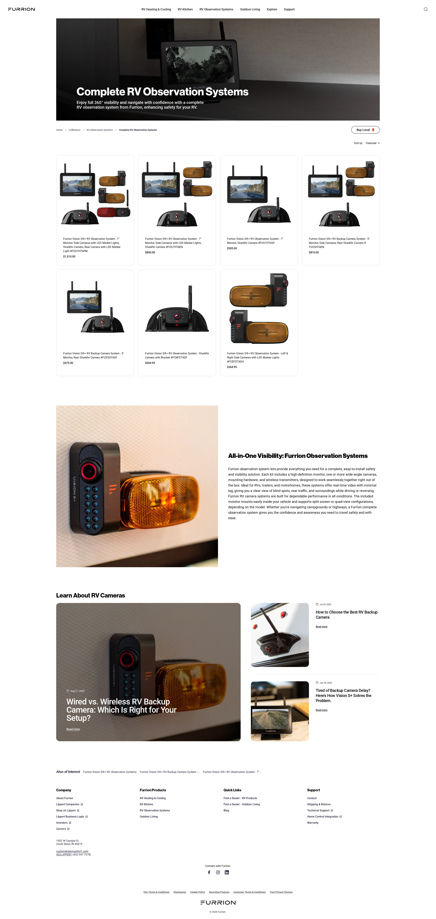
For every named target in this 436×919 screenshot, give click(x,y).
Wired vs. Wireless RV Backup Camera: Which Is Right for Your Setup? (121, 710)
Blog (226, 810)
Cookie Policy (197, 892)
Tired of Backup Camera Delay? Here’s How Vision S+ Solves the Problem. (343, 695)
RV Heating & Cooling (153, 798)
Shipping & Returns (319, 804)
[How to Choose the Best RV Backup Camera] (280, 635)
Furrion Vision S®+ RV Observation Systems (109, 772)
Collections (74, 130)
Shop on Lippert (66, 810)
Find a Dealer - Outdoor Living (242, 804)
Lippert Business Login (70, 816)
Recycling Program (219, 892)
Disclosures (180, 892)
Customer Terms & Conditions (249, 892)
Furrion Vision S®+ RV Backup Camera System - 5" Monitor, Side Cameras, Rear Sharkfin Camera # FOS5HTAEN (339, 243)
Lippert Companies (67, 804)
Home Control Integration (322, 816)
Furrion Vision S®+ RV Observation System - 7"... (232, 772)
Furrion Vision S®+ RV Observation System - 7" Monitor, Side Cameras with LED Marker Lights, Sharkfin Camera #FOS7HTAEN (173, 243)
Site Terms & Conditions (156, 892)
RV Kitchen (146, 804)
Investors (62, 822)
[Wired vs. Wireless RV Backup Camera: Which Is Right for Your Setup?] (148, 672)
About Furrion (64, 798)
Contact (312, 798)
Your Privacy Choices (281, 892)
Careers (61, 828)
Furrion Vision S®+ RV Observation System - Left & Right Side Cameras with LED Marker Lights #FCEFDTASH (257, 357)
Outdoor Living (149, 816)
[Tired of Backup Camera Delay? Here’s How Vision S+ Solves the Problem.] (280, 711)
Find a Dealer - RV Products (240, 798)
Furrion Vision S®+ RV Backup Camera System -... (170, 772)
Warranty (312, 822)
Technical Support (318, 810)
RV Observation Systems (100, 130)
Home (59, 130)
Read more (73, 729)
